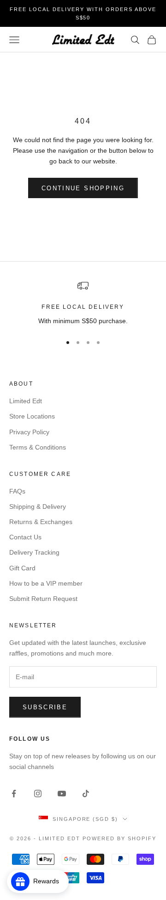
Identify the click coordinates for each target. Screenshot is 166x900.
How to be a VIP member (46, 583)
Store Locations (32, 416)
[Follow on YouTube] (61, 793)
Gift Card (22, 568)
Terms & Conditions (37, 447)
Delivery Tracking (34, 552)
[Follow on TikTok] (85, 793)
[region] (83, 303)
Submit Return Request (43, 598)
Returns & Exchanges (40, 521)
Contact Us (25, 537)
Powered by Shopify (119, 838)
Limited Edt (25, 401)
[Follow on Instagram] (37, 793)
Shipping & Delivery (37, 506)
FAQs (17, 491)
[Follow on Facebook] (13, 793)
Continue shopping (83, 188)
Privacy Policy (29, 432)
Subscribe (45, 707)
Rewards (49, 881)
